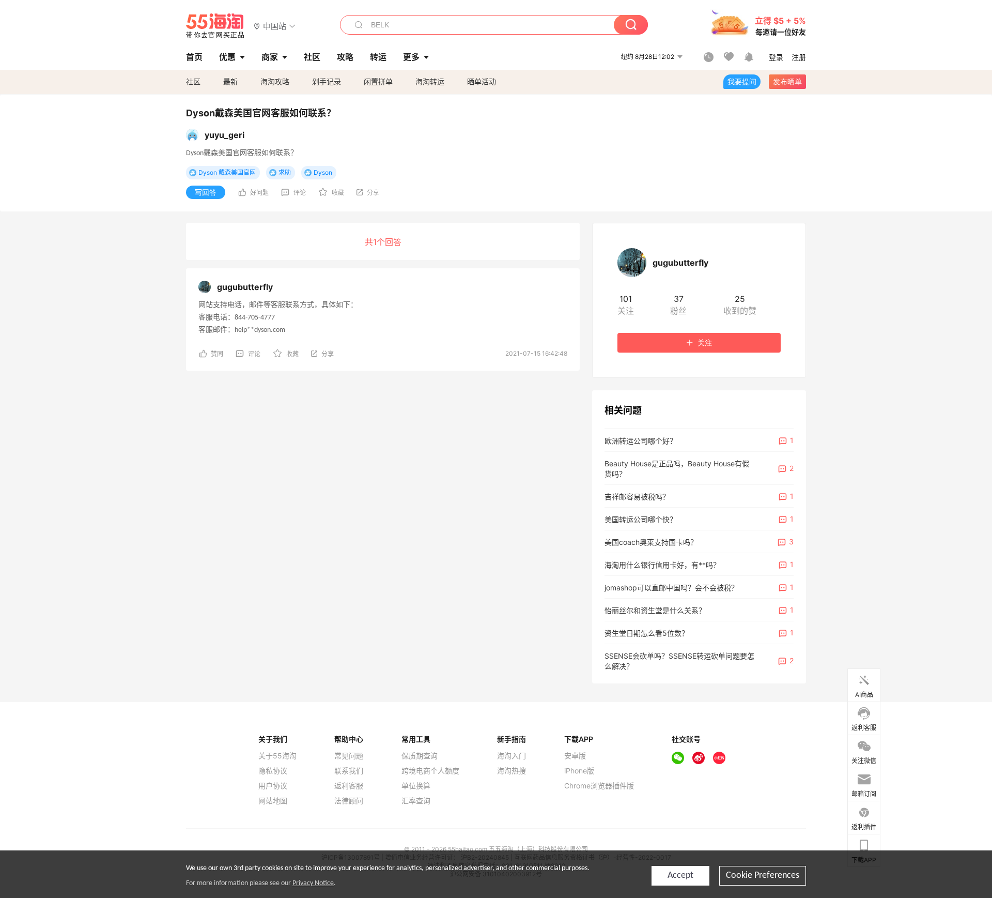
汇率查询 (415, 801)
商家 (269, 57)
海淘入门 (511, 756)
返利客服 (348, 786)
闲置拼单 (378, 81)
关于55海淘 (277, 756)
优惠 (227, 57)
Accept (680, 875)
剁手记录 (326, 81)
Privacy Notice (313, 883)
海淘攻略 (274, 81)
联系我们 (348, 771)
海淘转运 (429, 81)
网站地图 (272, 801)
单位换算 (415, 786)
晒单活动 (481, 81)
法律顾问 (348, 801)
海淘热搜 (511, 771)
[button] (274, 25)
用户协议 (272, 786)
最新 (230, 81)
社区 (193, 81)
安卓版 (575, 756)
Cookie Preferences (762, 875)
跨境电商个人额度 (430, 771)
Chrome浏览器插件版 (599, 786)
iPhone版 (579, 771)
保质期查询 (419, 756)
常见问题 (348, 756)
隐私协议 (272, 771)
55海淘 (215, 25)
